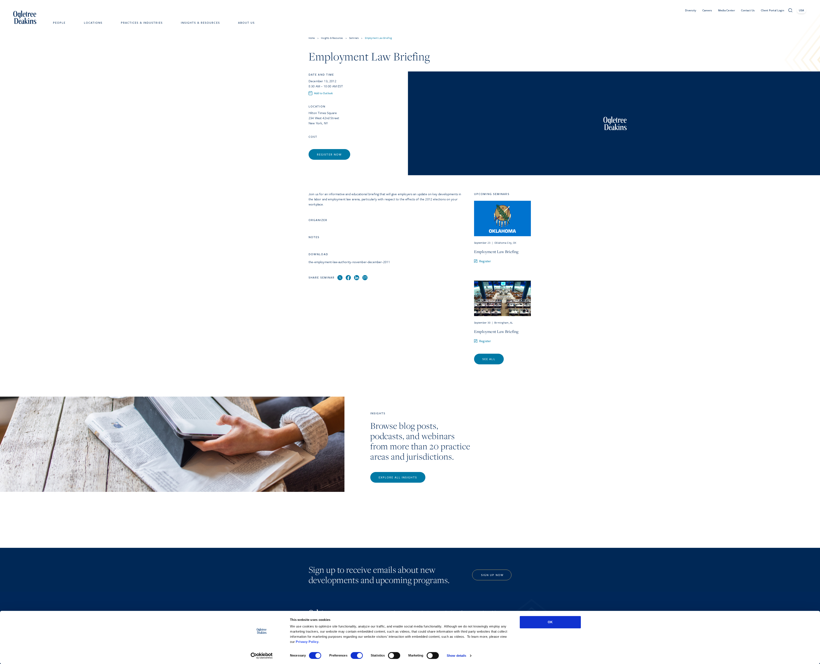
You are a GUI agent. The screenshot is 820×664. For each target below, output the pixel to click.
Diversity (690, 10)
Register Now (329, 154)
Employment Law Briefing (496, 251)
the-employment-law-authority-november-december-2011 (349, 261)
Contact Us (748, 10)
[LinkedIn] (356, 278)
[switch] (357, 655)
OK (550, 622)
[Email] (365, 278)
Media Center (726, 10)
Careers (707, 10)
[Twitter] (340, 278)
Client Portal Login (772, 10)
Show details (456, 655)
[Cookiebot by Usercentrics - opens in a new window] (261, 655)
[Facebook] (348, 278)
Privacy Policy (307, 641)
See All (488, 359)
